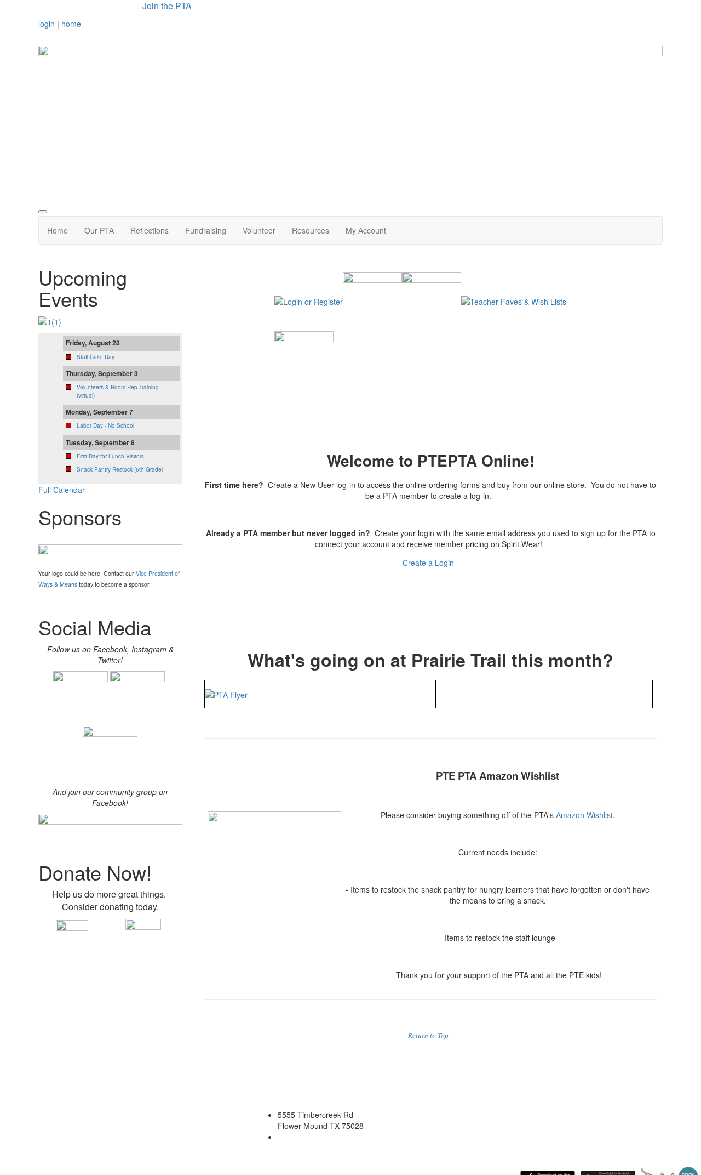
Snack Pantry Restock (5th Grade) (120, 469)
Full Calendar (61, 489)
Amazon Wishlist (584, 814)
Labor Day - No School (105, 425)
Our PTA (99, 230)
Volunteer (259, 230)
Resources (310, 230)
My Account (366, 230)
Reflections (149, 230)
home (71, 23)
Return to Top (428, 1035)
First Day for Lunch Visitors (110, 456)
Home (57, 230)
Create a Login (429, 562)
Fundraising (205, 230)
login (46, 23)
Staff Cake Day (95, 357)
